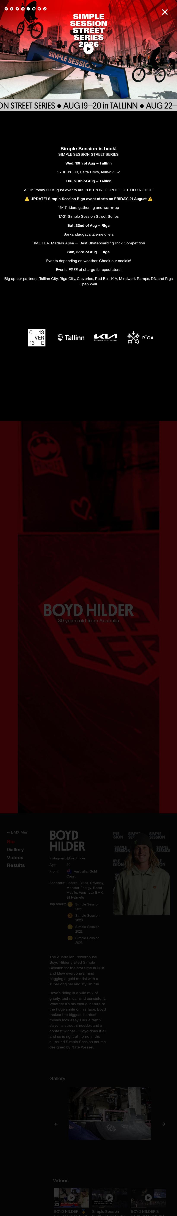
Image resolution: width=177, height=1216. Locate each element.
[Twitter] (17, 9)
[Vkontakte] (23, 9)
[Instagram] (34, 9)
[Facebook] (12, 9)
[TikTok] (44, 9)
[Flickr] (28, 9)
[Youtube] (39, 9)
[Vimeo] (7, 9)
